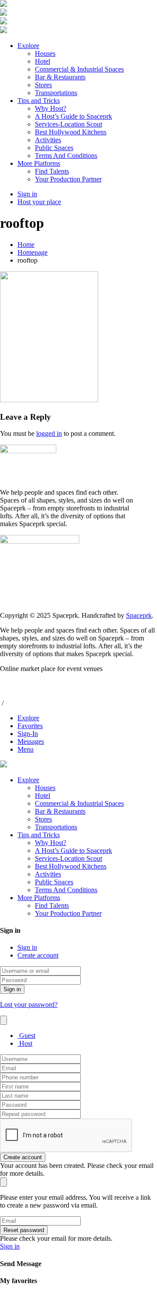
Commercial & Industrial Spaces (79, 69)
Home (25, 244)
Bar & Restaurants (60, 77)
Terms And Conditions (66, 155)
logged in (49, 433)
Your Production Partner (68, 179)
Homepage (32, 252)
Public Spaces (54, 147)
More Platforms (38, 163)
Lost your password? (29, 1004)
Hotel (42, 61)
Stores (43, 85)
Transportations (56, 92)
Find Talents (52, 171)
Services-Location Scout (68, 124)
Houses (45, 53)
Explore (28, 45)
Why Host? (50, 108)
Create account (37, 955)
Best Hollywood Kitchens (70, 132)
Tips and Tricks (38, 100)
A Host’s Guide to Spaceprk (73, 116)
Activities (48, 140)
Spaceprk (139, 615)
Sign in (27, 947)
